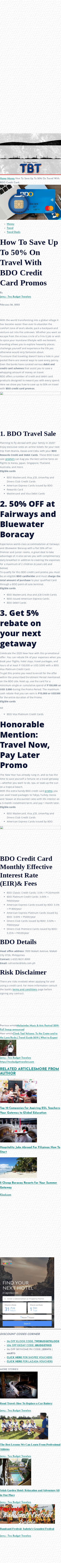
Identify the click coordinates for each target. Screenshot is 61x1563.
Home (3, 178)
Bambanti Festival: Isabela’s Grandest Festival (27, 1528)
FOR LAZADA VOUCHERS (30, 1361)
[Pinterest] (19, 310)
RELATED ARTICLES (18, 1069)
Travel (10, 228)
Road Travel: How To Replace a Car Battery (26, 1403)
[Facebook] (3, 310)
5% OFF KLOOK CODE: (33, 1341)
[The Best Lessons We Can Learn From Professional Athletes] (24, 1426)
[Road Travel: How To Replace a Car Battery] (19, 1385)
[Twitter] (11, 310)
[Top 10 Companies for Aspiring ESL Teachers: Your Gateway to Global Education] (18, 1091)
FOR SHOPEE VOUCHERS (29, 1357)
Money (11, 178)
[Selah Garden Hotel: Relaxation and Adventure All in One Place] (15, 1471)
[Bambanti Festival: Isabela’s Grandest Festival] (27, 1514)
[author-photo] (8, 1048)
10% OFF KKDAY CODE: (29, 1345)
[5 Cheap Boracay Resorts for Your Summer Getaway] (18, 1167)
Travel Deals (13, 232)
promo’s (10, 459)
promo (48, 790)
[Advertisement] (30, 1227)
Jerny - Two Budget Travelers (15, 297)
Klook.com (5, 1194)
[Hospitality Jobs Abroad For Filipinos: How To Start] (18, 1130)
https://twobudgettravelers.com (17, 1062)
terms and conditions (25, 989)
